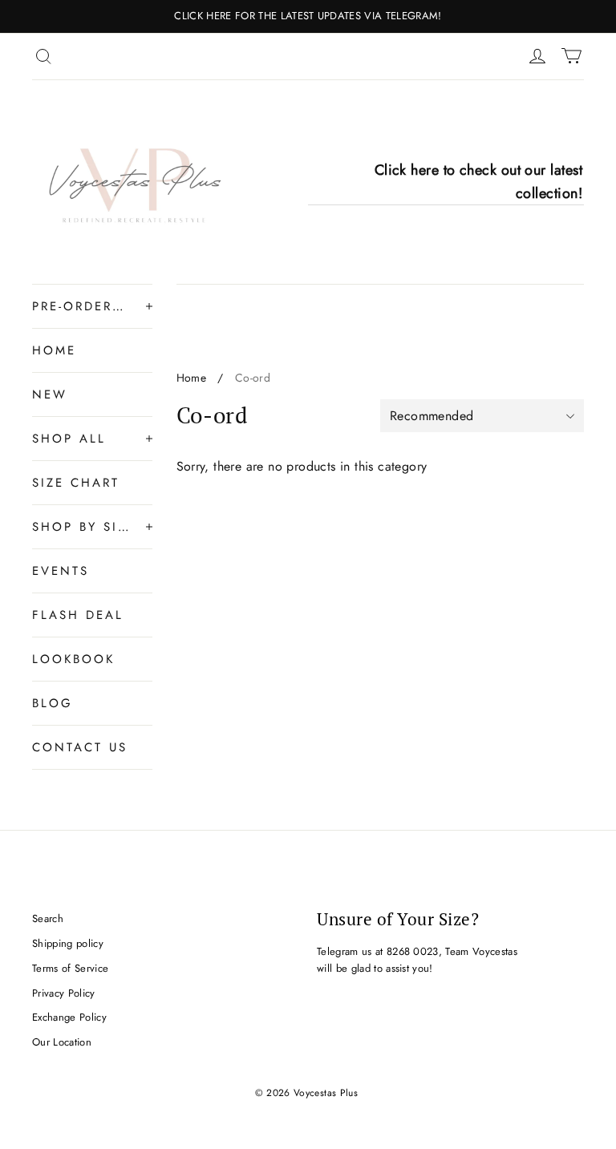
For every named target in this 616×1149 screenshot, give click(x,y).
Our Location (61, 1042)
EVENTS (60, 571)
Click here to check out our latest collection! (478, 182)
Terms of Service (70, 968)
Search (47, 918)
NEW (49, 394)
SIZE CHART (76, 483)
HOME (54, 350)
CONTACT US (80, 747)
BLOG (52, 703)
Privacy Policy (63, 993)
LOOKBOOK (73, 659)
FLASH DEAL (78, 615)
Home (191, 378)
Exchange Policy (69, 1017)
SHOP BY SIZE (81, 527)
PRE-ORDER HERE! (81, 306)
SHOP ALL (69, 438)
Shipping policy (67, 943)
